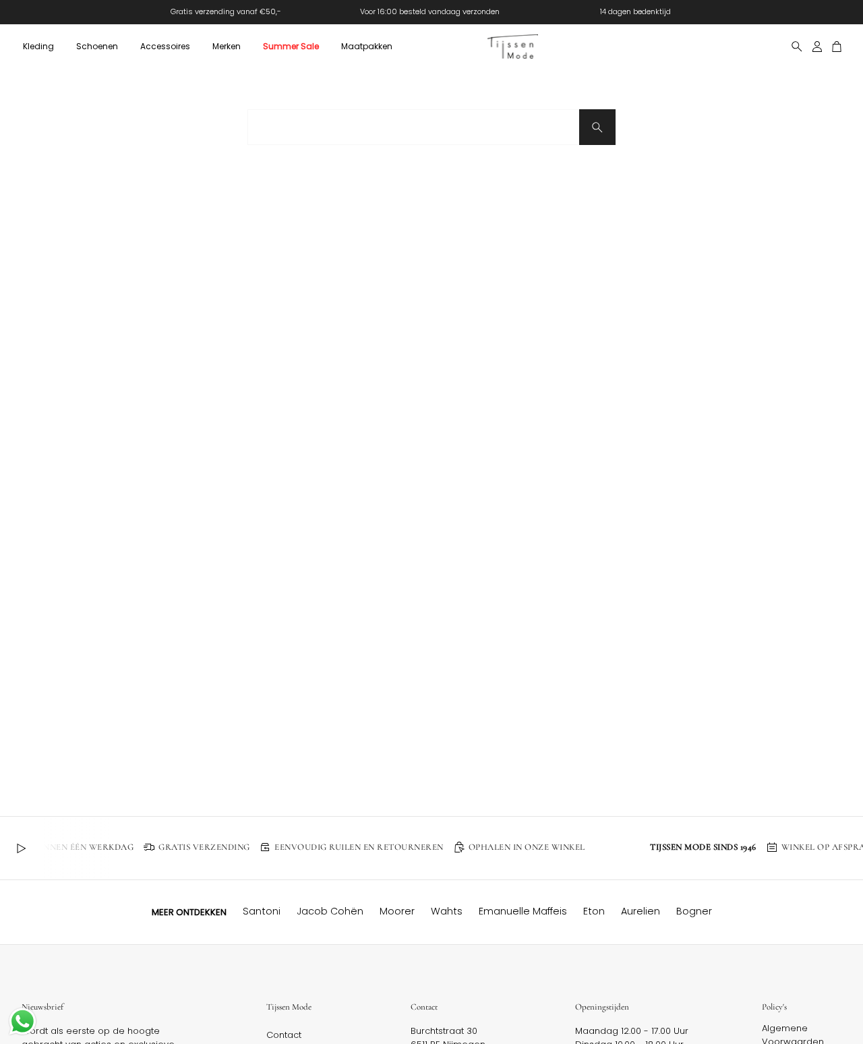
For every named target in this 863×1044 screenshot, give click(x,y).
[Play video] (21, 848)
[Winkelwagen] (837, 46)
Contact (283, 1034)
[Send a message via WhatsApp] (22, 1021)
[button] (38, 46)
